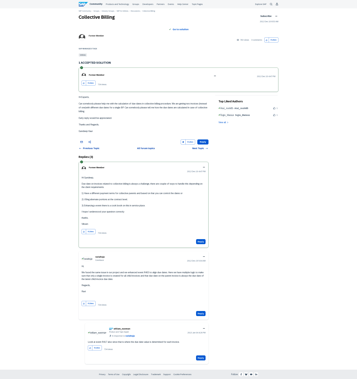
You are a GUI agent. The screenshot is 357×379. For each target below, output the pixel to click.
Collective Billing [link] (148, 11)
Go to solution (181, 29)
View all (222, 122)
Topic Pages (197, 4)
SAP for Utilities (122, 11)
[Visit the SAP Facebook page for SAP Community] (241, 374)
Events (171, 4)
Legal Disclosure (140, 374)
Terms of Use (114, 374)
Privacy (102, 374)
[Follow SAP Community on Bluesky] (246, 374)
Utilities (83, 55)
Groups (135, 4)
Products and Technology (117, 4)
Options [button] (275, 16)
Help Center (182, 4)
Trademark (156, 374)
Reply (201, 242)
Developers (148, 4)
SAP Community (85, 11)
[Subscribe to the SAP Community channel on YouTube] (251, 374)
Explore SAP (260, 4)
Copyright (126, 374)
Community (96, 4)
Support (167, 374)
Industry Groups (108, 11)
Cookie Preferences (182, 374)
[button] (267, 40)
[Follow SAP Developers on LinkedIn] (256, 374)
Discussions (135, 11)
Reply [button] (203, 142)
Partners (161, 4)
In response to (123, 336)
